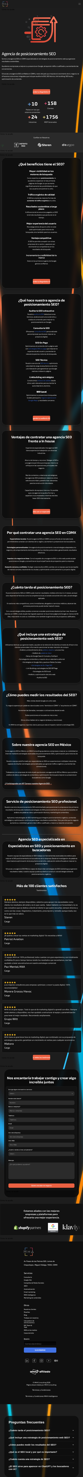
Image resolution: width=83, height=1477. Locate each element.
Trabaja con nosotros (31, 1318)
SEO (26, 1286)
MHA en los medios (30, 1330)
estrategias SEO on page (37, 349)
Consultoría (28, 1277)
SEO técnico (44, 363)
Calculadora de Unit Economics (29, 1321)
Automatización (29, 1289)
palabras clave (46, 653)
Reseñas (27, 1312)
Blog (25, 1315)
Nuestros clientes (30, 1309)
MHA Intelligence (30, 1295)
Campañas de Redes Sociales (34, 1283)
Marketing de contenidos (32, 1298)
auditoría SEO (39, 314)
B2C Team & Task (28, 1326)
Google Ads (28, 1280)
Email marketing (29, 1292)
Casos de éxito (29, 1333)
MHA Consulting (50, 1385)
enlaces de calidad (44, 380)
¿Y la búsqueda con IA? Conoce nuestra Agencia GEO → (28, 783)
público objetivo (49, 650)
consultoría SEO (40, 331)
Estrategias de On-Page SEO (42, 665)
